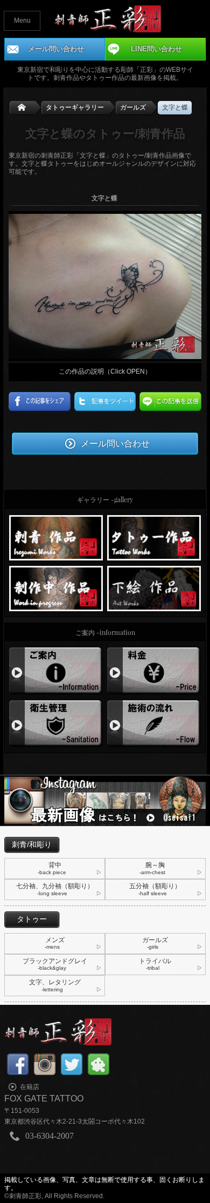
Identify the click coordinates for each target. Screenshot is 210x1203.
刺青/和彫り (32, 844)
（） (155, 889)
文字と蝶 (175, 107)
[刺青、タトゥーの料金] (154, 651)
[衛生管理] (56, 704)
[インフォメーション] (56, 651)
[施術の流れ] (154, 704)
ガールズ (133, 107)
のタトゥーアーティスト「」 (104, 1031)
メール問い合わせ (115, 442)
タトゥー (32, 919)
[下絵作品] (154, 569)
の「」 (108, 18)
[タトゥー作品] (154, 519)
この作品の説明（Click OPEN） (105, 371)
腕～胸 (153, 868)
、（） (55, 889)
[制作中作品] (56, 569)
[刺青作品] (56, 519)
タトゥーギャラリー (75, 107)
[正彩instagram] (104, 779)
